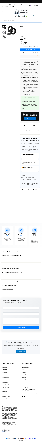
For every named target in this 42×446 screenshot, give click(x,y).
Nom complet (6, 305)
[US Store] (30, 5)
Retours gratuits (4, 393)
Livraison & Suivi (20, 4)
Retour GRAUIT (30, 130)
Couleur (22, 36)
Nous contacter (12, 6)
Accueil (9, 15)
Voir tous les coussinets (30, 118)
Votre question (7, 316)
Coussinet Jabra (4, 380)
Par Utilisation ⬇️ (30, 15)
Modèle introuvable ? (5, 6)
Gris (25, 38)
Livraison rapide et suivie (6, 396)
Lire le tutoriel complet (21, 351)
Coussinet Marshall (5, 374)
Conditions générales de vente (26, 374)
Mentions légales (24, 379)
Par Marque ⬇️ (15, 15)
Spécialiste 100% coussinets (6, 389)
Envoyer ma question (21, 327)
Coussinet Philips (4, 372)
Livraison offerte (4, 391)
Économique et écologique (6, 394)
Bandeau (22, 41)
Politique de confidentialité (26, 375)
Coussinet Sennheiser (5, 377)
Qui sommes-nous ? (5, 4)
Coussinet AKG (4, 379)
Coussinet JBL (4, 369)
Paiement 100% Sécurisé (30, 133)
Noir (21, 38)
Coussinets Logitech (5, 382)
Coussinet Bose (4, 367)
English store (21, 440)
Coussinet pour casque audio (6, 384)
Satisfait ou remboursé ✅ (21, 16)
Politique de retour (24, 377)
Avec (22, 43)
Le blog (25, 4)
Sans (25, 43)
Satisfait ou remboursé (13, 4)
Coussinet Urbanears (5, 375)
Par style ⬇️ (22, 15)
